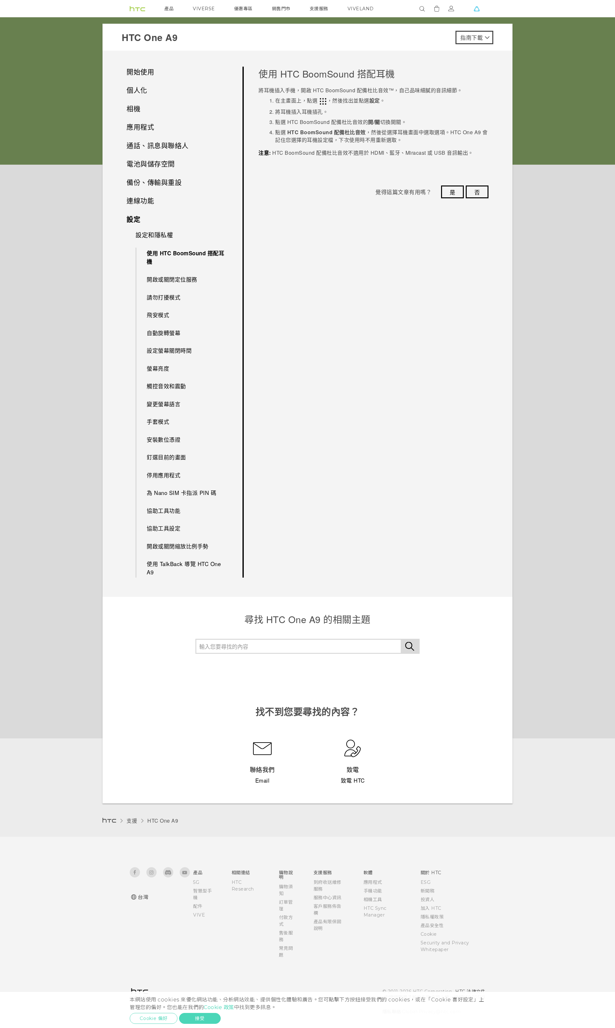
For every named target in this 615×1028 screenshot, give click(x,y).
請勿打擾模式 (163, 297)
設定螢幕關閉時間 (169, 350)
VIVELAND (361, 9)
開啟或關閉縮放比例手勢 (178, 546)
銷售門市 (281, 9)
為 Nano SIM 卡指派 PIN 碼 (181, 493)
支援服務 (319, 9)
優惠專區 (243, 9)
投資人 (428, 899)
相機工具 (373, 899)
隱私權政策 (432, 917)
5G (196, 882)
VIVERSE (204, 9)
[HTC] (137, 8)
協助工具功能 (163, 510)
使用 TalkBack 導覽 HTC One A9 (184, 568)
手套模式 (158, 421)
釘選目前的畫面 (166, 457)
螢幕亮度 (158, 368)
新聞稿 (428, 891)
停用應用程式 (163, 475)
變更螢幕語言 (163, 404)
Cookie (429, 934)
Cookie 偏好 (154, 1018)
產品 (169, 9)
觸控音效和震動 (166, 386)
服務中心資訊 (327, 898)
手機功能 (373, 891)
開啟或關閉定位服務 (172, 279)
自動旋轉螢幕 (163, 333)
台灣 (143, 897)
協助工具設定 (163, 528)
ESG (426, 882)
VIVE (199, 915)
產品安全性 (432, 925)
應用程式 (373, 882)
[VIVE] (476, 8)
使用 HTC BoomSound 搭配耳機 (185, 257)
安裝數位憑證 (163, 439)
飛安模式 (158, 315)
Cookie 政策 (219, 1007)
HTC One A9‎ (162, 820)
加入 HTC (431, 908)
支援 (132, 820)
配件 (197, 906)
